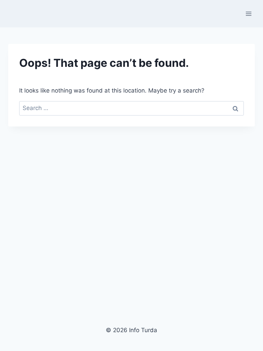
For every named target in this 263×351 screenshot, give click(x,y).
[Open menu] (248, 13)
